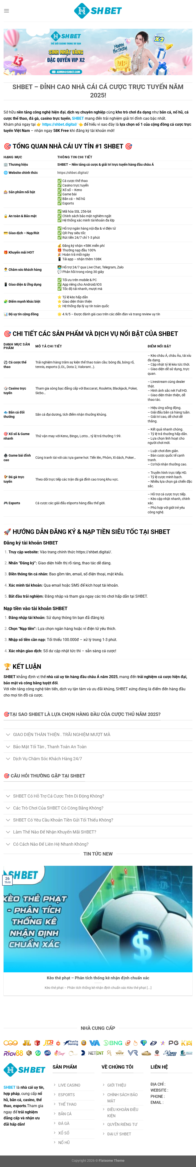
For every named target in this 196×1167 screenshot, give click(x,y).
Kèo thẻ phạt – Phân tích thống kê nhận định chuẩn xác (98, 978)
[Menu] (6, 11)
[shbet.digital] (98, 11)
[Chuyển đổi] (8, 735)
